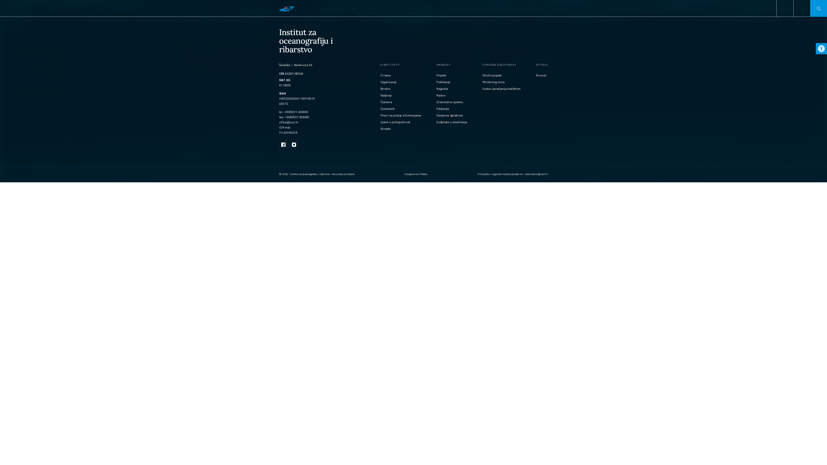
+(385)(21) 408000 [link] (296, 112)
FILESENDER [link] (288, 133)
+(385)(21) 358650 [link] (297, 117)
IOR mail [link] (285, 127)
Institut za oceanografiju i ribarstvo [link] (306, 41)
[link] (821, 48)
